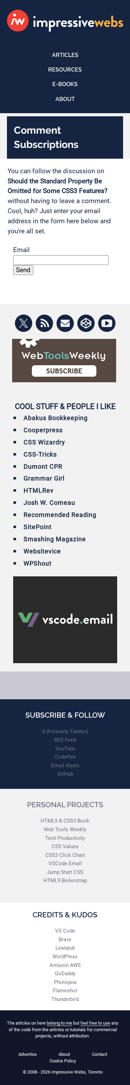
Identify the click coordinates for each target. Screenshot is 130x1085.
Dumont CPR (43, 466)
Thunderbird (65, 999)
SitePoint (38, 527)
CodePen (65, 757)
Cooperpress (43, 430)
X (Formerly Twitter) (65, 731)
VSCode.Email (65, 863)
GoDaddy (65, 973)
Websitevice (42, 551)
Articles (65, 55)
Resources (65, 69)
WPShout (38, 563)
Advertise (27, 1054)
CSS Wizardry (44, 442)
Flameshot (65, 990)
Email (21, 250)
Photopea (65, 982)
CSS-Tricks (40, 454)
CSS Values (65, 846)
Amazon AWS (65, 965)
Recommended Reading (60, 514)
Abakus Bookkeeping (56, 418)
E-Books (65, 84)
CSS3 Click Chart (65, 855)
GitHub (65, 774)
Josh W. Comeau (49, 502)
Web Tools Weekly (65, 829)
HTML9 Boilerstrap (65, 880)
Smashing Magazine (55, 539)
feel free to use (95, 1023)
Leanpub (65, 948)
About (65, 99)
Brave (65, 939)
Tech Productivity (65, 838)
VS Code (65, 931)
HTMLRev (39, 490)
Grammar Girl (44, 478)
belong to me (59, 1023)
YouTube (65, 748)
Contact (99, 1054)
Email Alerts (65, 765)
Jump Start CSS (65, 872)
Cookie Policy (63, 1060)
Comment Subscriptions (46, 137)
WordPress (65, 956)
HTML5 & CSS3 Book (65, 821)
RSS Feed (65, 740)
